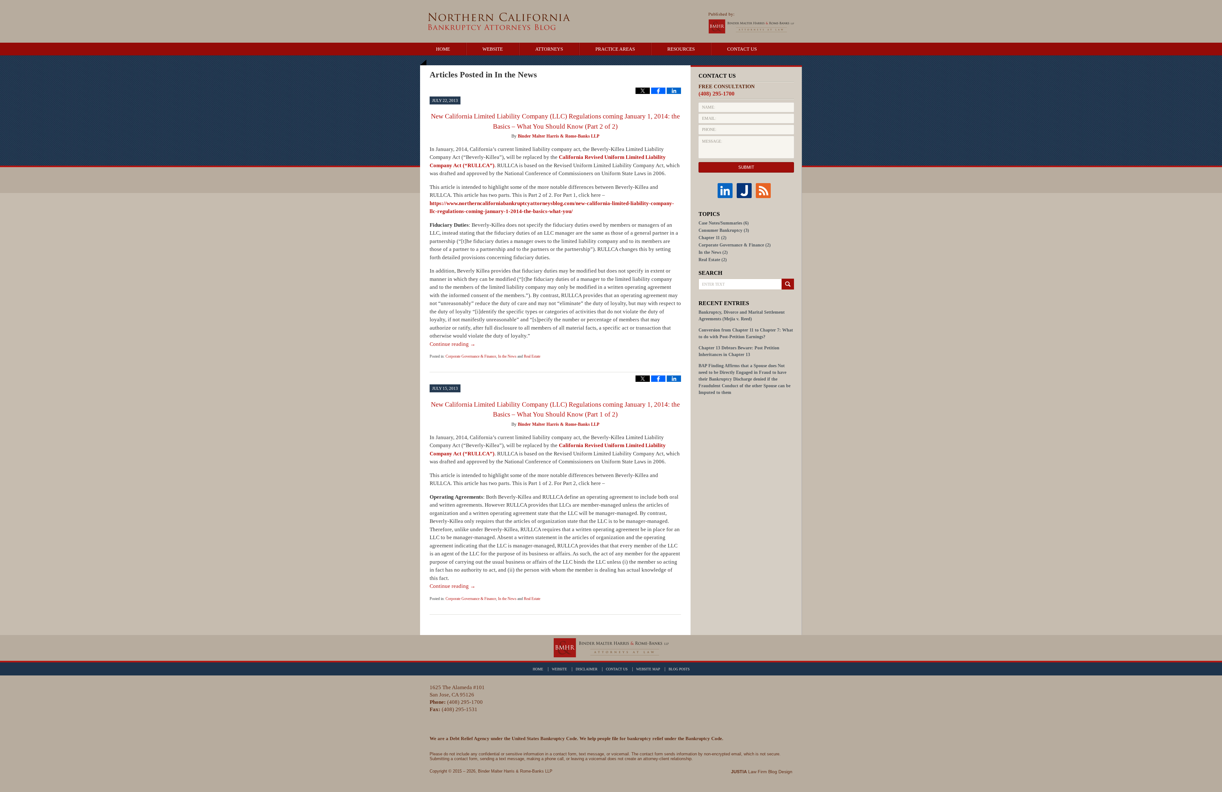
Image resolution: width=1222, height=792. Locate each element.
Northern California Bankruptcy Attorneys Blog (499, 21)
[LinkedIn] (727, 190)
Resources (681, 49)
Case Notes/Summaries (724, 223)
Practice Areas (615, 49)
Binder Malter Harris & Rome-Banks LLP (515, 771)
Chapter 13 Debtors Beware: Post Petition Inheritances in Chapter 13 (739, 351)
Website (492, 49)
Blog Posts (679, 669)
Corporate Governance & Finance (471, 356)
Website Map (648, 669)
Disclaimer (586, 669)
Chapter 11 (713, 237)
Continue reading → (452, 344)
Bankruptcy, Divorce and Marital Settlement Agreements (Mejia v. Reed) (742, 315)
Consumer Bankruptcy (724, 230)
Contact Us (742, 49)
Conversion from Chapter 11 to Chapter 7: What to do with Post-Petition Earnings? (746, 333)
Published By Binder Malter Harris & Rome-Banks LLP (751, 22)
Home (443, 49)
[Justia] (746, 190)
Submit (746, 167)
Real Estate (532, 356)
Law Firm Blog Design (761, 771)
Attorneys (549, 49)
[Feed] (765, 190)
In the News (507, 356)
